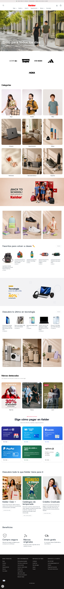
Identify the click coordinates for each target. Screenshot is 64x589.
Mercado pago (36, 565)
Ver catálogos (27, 515)
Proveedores (20, 571)
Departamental (34, 8)
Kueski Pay (35, 563)
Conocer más (6, 510)
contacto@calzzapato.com (53, 563)
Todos (58, 246)
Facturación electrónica (53, 569)
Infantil (26, 8)
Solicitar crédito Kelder (22, 567)
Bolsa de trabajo (21, 576)
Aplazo (34, 567)
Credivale (35, 561)
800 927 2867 (51, 561)
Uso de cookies (21, 565)
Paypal (34, 569)
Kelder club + (20, 569)
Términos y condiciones (22, 563)
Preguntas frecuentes (52, 567)
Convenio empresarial (22, 575)
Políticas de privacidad (22, 561)
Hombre (20, 8)
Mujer (14, 8)
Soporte (49, 565)
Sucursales (48, 8)
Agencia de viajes (21, 573)
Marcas (42, 8)
